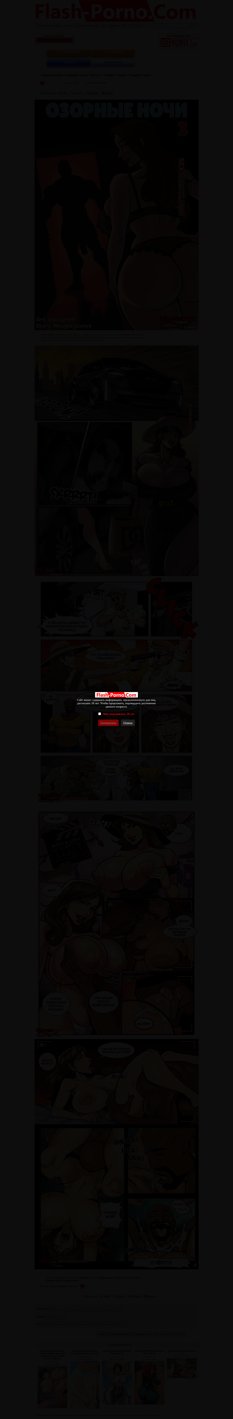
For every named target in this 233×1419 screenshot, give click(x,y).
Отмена (128, 722)
